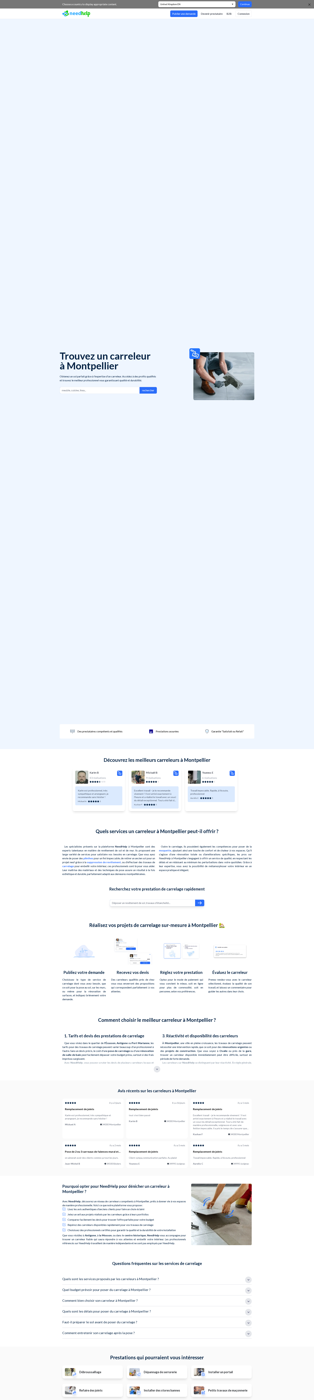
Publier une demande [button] (184, 13)
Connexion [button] (244, 13)
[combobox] (100, 390)
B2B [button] (229, 13)
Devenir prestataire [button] (212, 13)
